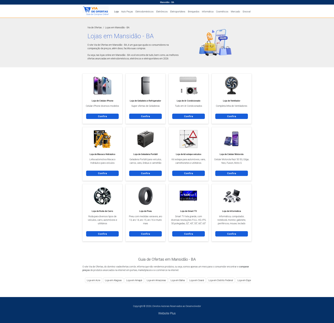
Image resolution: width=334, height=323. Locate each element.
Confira (102, 116)
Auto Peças (127, 11)
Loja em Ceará (196, 280)
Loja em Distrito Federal (220, 280)
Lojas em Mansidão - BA (117, 27)
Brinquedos (193, 11)
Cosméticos (222, 11)
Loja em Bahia (178, 280)
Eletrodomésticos (144, 11)
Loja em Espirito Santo (248, 280)
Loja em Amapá (134, 280)
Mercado (235, 11)
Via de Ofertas (94, 27)
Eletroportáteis (177, 11)
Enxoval (246, 11)
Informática (207, 11)
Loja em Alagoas (113, 280)
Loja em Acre (93, 280)
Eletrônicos (162, 11)
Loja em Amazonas (156, 280)
